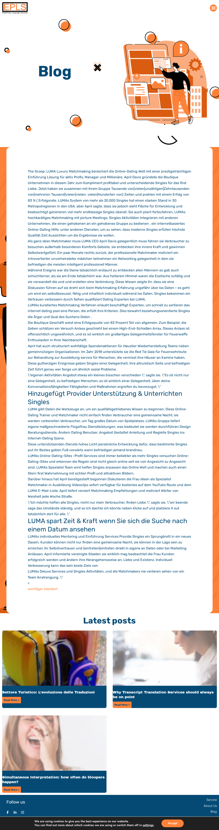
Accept (172, 823)
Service (211, 800)
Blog (213, 812)
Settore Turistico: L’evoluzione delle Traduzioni (48, 692)
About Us (210, 806)
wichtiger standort (43, 589)
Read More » (11, 700)
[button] (213, 8)
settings (148, 825)
